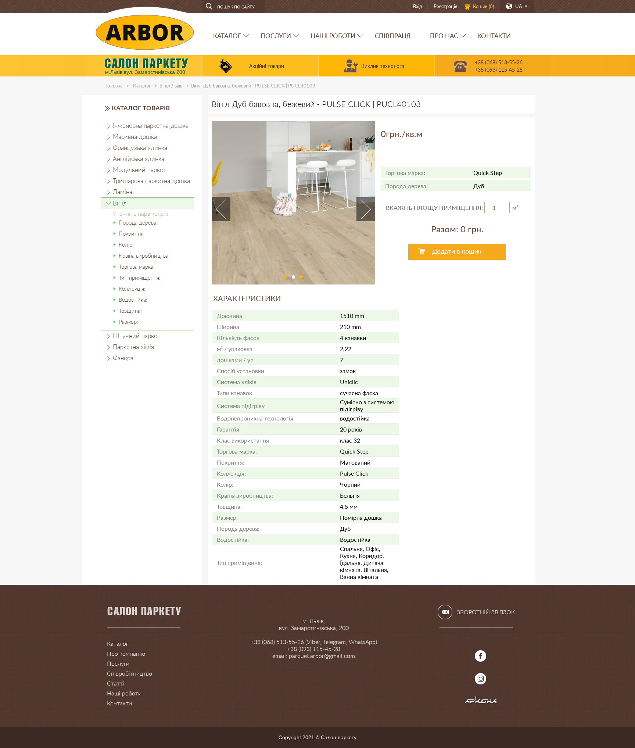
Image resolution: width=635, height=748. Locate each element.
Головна (113, 86)
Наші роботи (124, 693)
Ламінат (124, 192)
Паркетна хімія (133, 347)
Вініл (170, 86)
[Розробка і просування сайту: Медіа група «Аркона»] (480, 701)
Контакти (119, 702)
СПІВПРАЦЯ (392, 36)
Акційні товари (266, 66)
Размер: (128, 321)
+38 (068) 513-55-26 (499, 62)
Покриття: (131, 233)
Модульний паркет (139, 169)
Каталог (142, 86)
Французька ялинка (140, 147)
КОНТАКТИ (494, 36)
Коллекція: (132, 288)
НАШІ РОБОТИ (333, 36)
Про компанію (126, 653)
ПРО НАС (444, 36)
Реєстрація (445, 6)
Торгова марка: (137, 266)
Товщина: (130, 310)
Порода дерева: (138, 222)
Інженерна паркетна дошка (151, 125)
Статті (115, 683)
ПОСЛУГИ (276, 36)
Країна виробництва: (144, 255)
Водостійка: (133, 299)
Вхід (417, 6)
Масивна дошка (135, 136)
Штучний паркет (136, 336)
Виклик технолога (382, 66)
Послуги (118, 663)
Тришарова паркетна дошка (151, 181)
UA (518, 6)
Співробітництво (129, 673)
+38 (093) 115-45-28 (499, 70)
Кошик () (483, 6)
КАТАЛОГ (227, 36)
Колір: (126, 244)
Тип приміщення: (140, 277)
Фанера (123, 358)
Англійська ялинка (138, 158)
